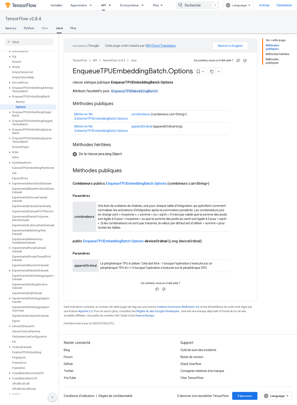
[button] (28, 51)
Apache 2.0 (85, 311)
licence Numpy (145, 315)
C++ (45, 28)
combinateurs (140, 114)
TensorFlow (80, 60)
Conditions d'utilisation (79, 396)
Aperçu (10, 28)
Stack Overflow (190, 364)
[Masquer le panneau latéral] (52, 397)
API (103, 5)
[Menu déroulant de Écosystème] (144, 5)
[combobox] (197, 5)
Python (29, 28)
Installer (57, 5)
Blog (67, 350)
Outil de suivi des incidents (198, 350)
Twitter (69, 371)
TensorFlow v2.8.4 (23, 19)
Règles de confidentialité (115, 396)
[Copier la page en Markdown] (212, 71)
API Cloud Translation (161, 45)
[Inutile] (245, 60)
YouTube (70, 378)
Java (59, 28)
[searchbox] (29, 41)
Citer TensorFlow (192, 378)
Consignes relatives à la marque (202, 371)
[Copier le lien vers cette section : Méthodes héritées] (115, 145)
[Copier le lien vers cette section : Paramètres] (94, 195)
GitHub (264, 5)
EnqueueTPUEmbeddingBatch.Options (136, 183)
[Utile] (238, 60)
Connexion (284, 5)
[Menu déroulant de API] (111, 5)
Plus (156, 5)
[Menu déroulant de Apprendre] (92, 5)
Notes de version (191, 357)
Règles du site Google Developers (157, 311)
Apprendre (78, 5)
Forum (68, 357)
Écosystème (129, 5)
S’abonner (244, 396)
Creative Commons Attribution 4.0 (178, 306)
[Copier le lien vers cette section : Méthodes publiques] (117, 104)
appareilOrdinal (141, 126)
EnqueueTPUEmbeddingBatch (134, 91)
